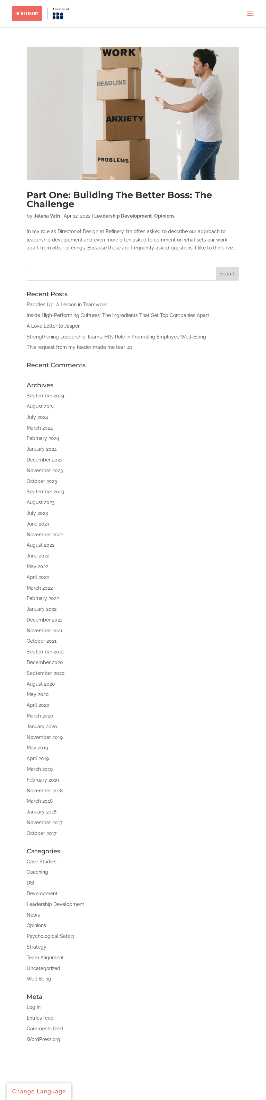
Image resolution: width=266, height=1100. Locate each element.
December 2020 (45, 662)
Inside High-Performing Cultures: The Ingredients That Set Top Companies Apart (118, 315)
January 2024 (42, 449)
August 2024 (41, 406)
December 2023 (45, 460)
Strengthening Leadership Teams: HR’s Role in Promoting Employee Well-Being (116, 337)
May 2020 (38, 694)
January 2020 (42, 726)
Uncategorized (43, 968)
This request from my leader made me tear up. (80, 347)
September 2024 (45, 395)
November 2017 (44, 822)
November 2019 (45, 737)
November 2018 (45, 790)
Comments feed (45, 1028)
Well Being (39, 979)
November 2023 (45, 470)
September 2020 (46, 673)
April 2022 (38, 577)
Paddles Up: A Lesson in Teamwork (67, 304)
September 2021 (45, 651)
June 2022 (38, 555)
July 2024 (37, 417)
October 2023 (42, 481)
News (33, 915)
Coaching (37, 872)
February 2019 (43, 780)
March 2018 (40, 801)
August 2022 (40, 545)
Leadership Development (123, 216)
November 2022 (45, 534)
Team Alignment (45, 957)
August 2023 (41, 502)
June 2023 (38, 524)
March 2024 (40, 428)
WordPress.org (43, 1039)
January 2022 (41, 609)
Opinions (164, 216)
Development (42, 893)
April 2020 (38, 705)
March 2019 (40, 769)
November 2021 (44, 630)
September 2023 (45, 491)
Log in (34, 1007)
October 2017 (41, 833)
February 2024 (43, 438)
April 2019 (38, 758)
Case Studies (41, 861)
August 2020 (41, 684)
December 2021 (44, 620)
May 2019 (37, 747)
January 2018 (41, 812)
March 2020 (40, 716)
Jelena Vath (47, 216)
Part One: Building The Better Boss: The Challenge (119, 200)
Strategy (36, 947)
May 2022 (37, 566)
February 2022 (43, 598)
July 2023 (37, 513)
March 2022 (40, 588)
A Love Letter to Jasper (53, 326)
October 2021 (41, 641)
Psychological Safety (51, 936)
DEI (30, 883)
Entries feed (40, 1018)
